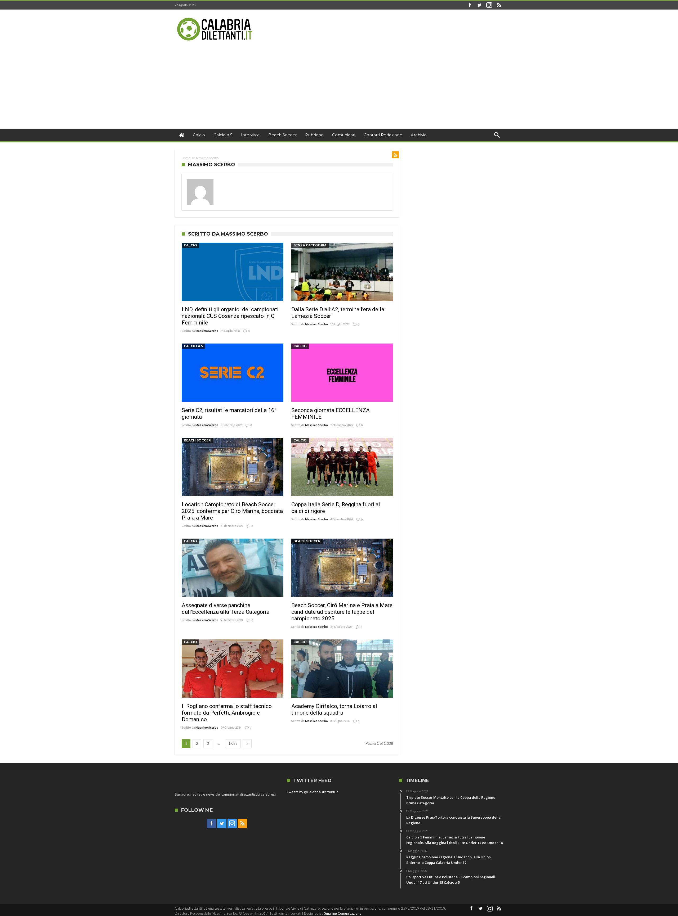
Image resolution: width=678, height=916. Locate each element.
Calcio (190, 245)
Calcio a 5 (193, 346)
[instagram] (489, 5)
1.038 (233, 743)
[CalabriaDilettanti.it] (215, 17)
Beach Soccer (197, 440)
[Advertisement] (339, 89)
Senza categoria (310, 245)
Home (186, 158)
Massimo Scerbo (206, 330)
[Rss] (499, 5)
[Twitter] (479, 5)
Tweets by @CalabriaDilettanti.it (312, 791)
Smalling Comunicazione (342, 913)
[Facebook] (469, 5)
